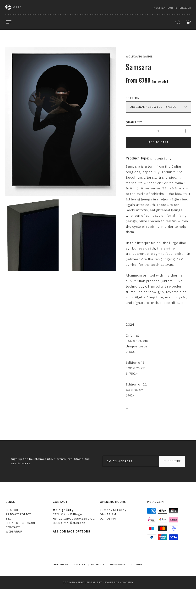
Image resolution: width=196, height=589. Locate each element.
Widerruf (14, 531)
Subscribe (172, 461)
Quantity (134, 122)
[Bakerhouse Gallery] (8, 7)
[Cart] (188, 22)
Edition (133, 98)
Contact (13, 527)
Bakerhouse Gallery (87, 582)
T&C (9, 518)
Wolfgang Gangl (139, 56)
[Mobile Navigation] (8, 22)
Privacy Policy (18, 514)
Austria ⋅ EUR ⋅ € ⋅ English (172, 7)
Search (12, 510)
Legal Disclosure (21, 523)
